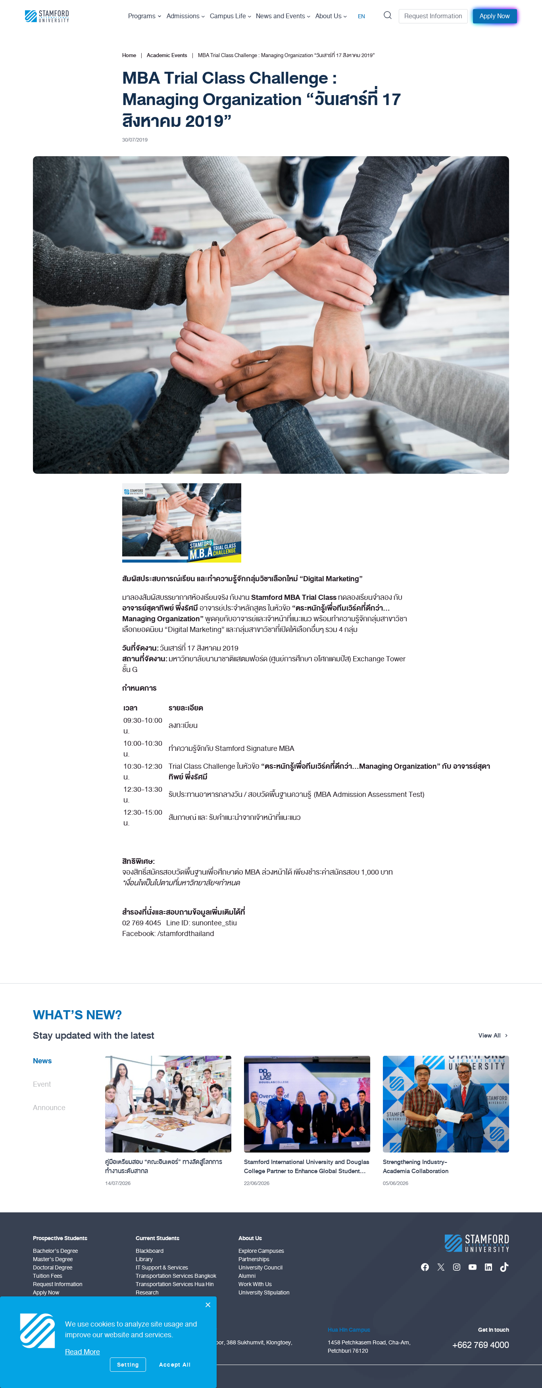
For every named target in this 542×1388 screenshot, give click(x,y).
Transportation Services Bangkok (176, 1276)
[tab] (62, 1064)
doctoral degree (52, 1268)
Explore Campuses (261, 1251)
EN (361, 16)
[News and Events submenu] (309, 16)
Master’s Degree (53, 1259)
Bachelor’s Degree (55, 1251)
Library (144, 1259)
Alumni (247, 1276)
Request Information (433, 16)
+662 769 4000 (480, 1345)
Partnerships (253, 1259)
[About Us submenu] (345, 16)
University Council (260, 1268)
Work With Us (255, 1284)
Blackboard (149, 1251)
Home (129, 55)
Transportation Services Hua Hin (175, 1284)
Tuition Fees (47, 1276)
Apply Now (495, 16)
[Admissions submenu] (203, 16)
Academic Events (167, 55)
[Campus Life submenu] (250, 16)
